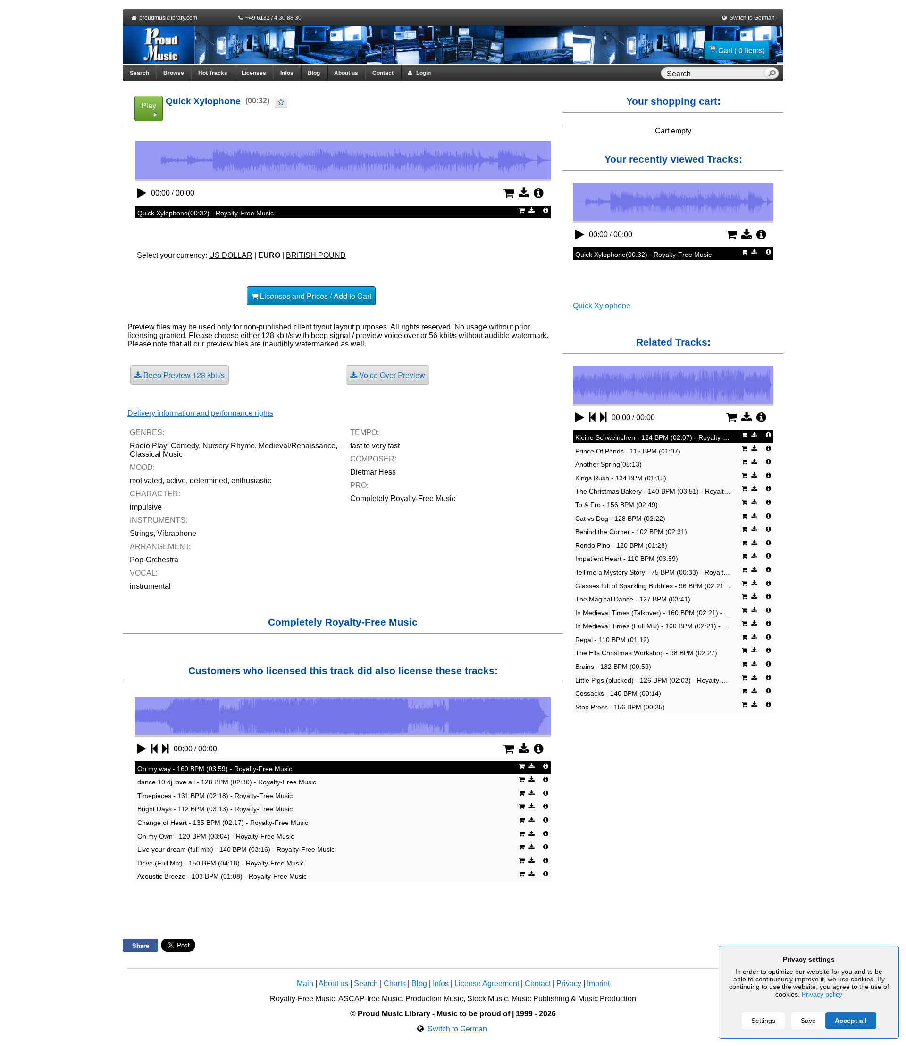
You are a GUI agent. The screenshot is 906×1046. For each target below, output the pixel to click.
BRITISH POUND (316, 255)
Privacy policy (822, 994)
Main (305, 984)
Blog (314, 73)
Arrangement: (160, 547)
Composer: (373, 459)
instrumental (150, 586)
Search (139, 73)
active (176, 481)
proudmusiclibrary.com (168, 18)
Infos (287, 73)
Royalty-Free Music (302, 999)
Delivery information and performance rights (200, 413)
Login (421, 73)
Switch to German (752, 18)
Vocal (143, 573)
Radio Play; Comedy (164, 446)
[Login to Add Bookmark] (281, 102)
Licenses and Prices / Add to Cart (314, 295)
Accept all (851, 1020)
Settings (763, 1020)
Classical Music (156, 454)
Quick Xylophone (601, 306)
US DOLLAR (230, 255)
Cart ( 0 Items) (741, 50)
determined (208, 481)
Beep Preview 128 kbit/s (183, 375)
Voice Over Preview (391, 375)
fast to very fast (375, 446)
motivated (146, 481)
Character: (155, 494)
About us (346, 73)
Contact (383, 73)
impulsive (146, 507)
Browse (173, 73)
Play (148, 105)
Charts (395, 984)
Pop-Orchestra (154, 560)
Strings (141, 533)
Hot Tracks (212, 73)
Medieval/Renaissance (297, 446)
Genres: (147, 432)
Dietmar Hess (373, 472)
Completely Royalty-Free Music (402, 498)
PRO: (359, 485)
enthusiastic (251, 481)
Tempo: (364, 432)
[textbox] (714, 74)
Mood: (142, 467)
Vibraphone (176, 533)
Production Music (434, 999)
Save (808, 1020)
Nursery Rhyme (228, 446)
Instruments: (158, 520)
